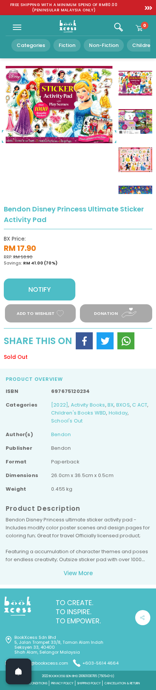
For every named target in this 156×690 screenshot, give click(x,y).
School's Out (67, 420)
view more (78, 573)
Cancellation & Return (122, 683)
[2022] (59, 404)
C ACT (139, 404)
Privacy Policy (62, 683)
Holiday (118, 412)
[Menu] (17, 27)
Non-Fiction (104, 45)
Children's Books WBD (78, 412)
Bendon (61, 434)
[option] (64, 7)
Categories (31, 45)
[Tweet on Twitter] (105, 340)
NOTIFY (39, 289)
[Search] (118, 27)
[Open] (18, 671)
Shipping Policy (89, 683)
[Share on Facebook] (84, 340)
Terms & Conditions (31, 683)
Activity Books (88, 404)
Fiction (67, 45)
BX (111, 404)
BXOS (123, 404)
